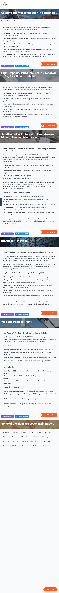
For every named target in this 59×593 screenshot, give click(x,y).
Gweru (26, 441)
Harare (17, 432)
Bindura (36, 437)
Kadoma (15, 446)
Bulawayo (49, 432)
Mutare (26, 432)
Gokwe (6, 437)
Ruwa (15, 437)
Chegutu (6, 441)
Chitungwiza (36, 441)
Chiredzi (46, 446)
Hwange (46, 437)
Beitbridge (48, 441)
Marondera (25, 437)
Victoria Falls (37, 432)
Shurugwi (7, 432)
